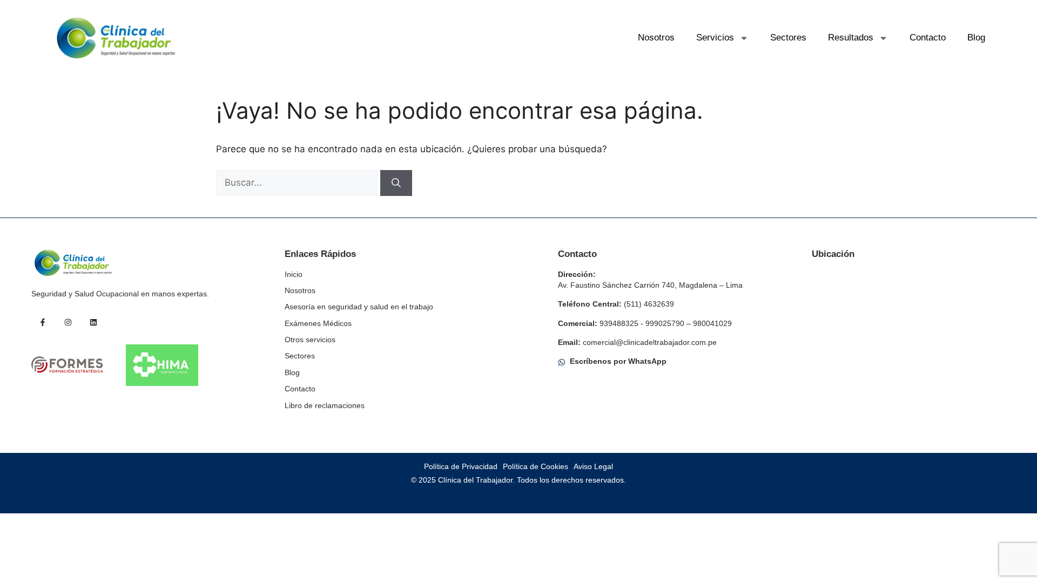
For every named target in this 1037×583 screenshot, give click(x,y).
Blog (976, 37)
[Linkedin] (93, 322)
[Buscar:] (298, 182)
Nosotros (656, 37)
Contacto (928, 37)
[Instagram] (68, 322)
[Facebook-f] (42, 322)
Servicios (715, 37)
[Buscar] (396, 183)
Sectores (788, 37)
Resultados (850, 37)
